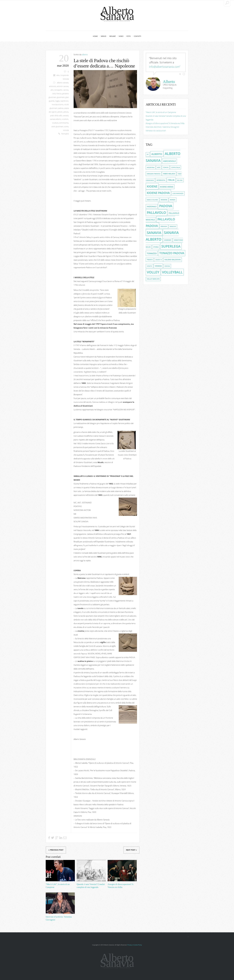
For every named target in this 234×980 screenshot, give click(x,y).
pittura (65, 112)
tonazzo (152, 253)
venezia (66, 130)
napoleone (64, 101)
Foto (129, 36)
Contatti (137, 36)
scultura (55, 123)
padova (60, 108)
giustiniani (61, 97)
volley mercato (153, 279)
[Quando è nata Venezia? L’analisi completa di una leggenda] (91, 870)
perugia (164, 226)
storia (66, 126)
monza (172, 200)
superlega (170, 246)
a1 (148, 154)
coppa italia (175, 167)
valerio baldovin (172, 260)
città (54, 94)
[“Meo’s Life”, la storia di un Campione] (60, 870)
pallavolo (156, 212)
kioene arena (166, 187)
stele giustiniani (57, 126)
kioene (152, 186)
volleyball (172, 272)
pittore (60, 112)
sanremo (167, 240)
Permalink (65, 134)
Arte (58, 75)
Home (95, 36)
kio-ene (179, 180)
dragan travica (153, 174)
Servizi (103, 36)
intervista (160, 180)
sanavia (65, 115)
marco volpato (152, 200)
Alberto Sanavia (117, 13)
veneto (149, 266)
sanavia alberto (55, 119)
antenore (52, 86)
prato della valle (56, 115)
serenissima (63, 123)
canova (65, 90)
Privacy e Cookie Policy (134, 945)
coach (165, 167)
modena (164, 200)
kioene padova (158, 193)
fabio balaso (169, 173)
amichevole (169, 161)
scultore (65, 119)
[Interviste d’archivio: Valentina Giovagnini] (60, 903)
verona (167, 266)
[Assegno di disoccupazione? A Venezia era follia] (122, 870)
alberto (85, 54)
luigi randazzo (177, 193)
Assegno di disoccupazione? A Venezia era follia (165, 123)
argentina (150, 167)
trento (150, 260)
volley (153, 272)
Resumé (112, 36)
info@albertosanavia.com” (164, 66)
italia (171, 179)
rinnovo (173, 226)
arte (52, 90)
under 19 (158, 260)
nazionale (151, 206)
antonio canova (62, 86)
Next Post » (131, 850)
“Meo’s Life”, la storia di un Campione (161, 112)
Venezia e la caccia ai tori (156, 130)
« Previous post (55, 850)
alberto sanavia (62, 83)
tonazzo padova (171, 253)
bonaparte (58, 90)
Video (121, 36)
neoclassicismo (57, 104)
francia (58, 94)
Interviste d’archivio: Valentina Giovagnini (162, 127)
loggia (57, 101)
